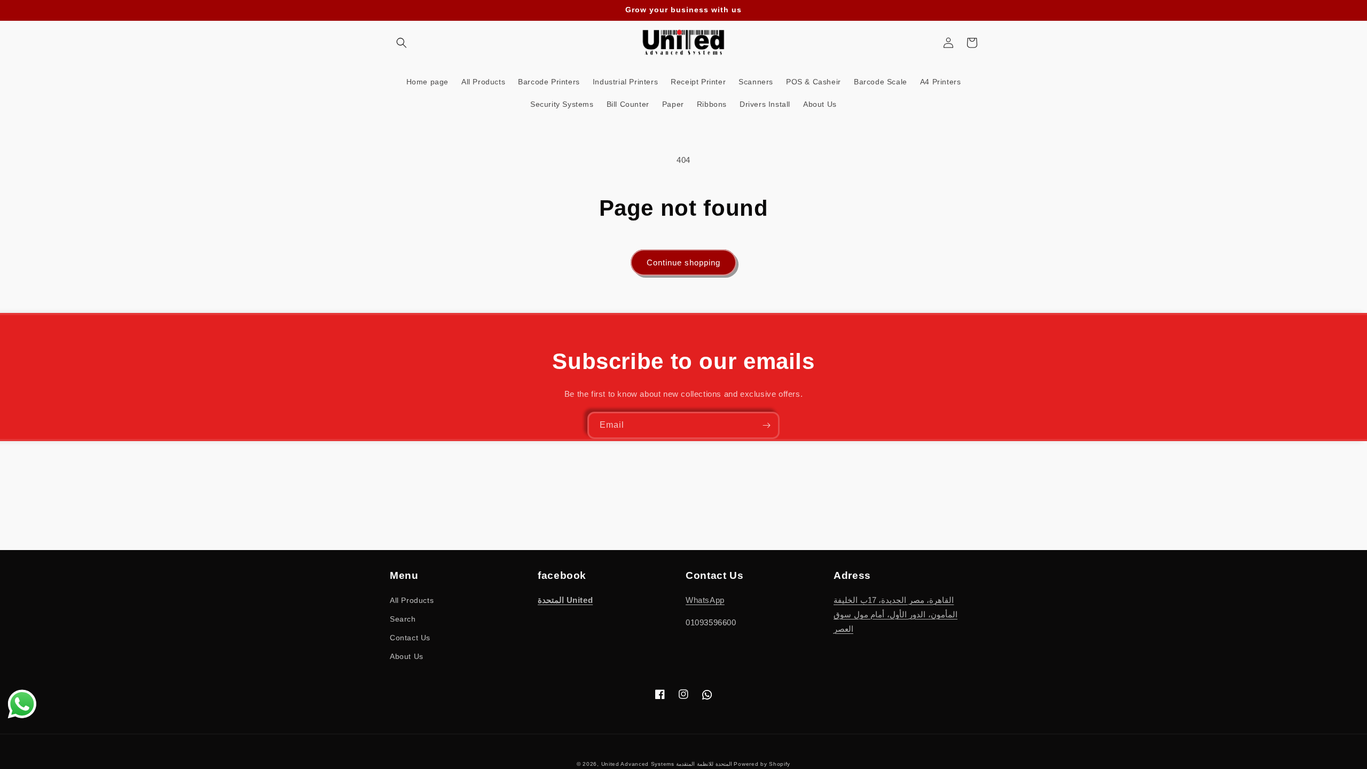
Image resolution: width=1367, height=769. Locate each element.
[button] (401, 42)
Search (403, 619)
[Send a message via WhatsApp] (22, 704)
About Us (406, 656)
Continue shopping (683, 262)
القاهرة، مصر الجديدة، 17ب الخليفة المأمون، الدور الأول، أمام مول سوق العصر (895, 614)
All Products (412, 600)
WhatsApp (705, 600)
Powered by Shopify (762, 764)
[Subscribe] (766, 425)
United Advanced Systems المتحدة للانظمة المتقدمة (666, 764)
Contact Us (410, 637)
